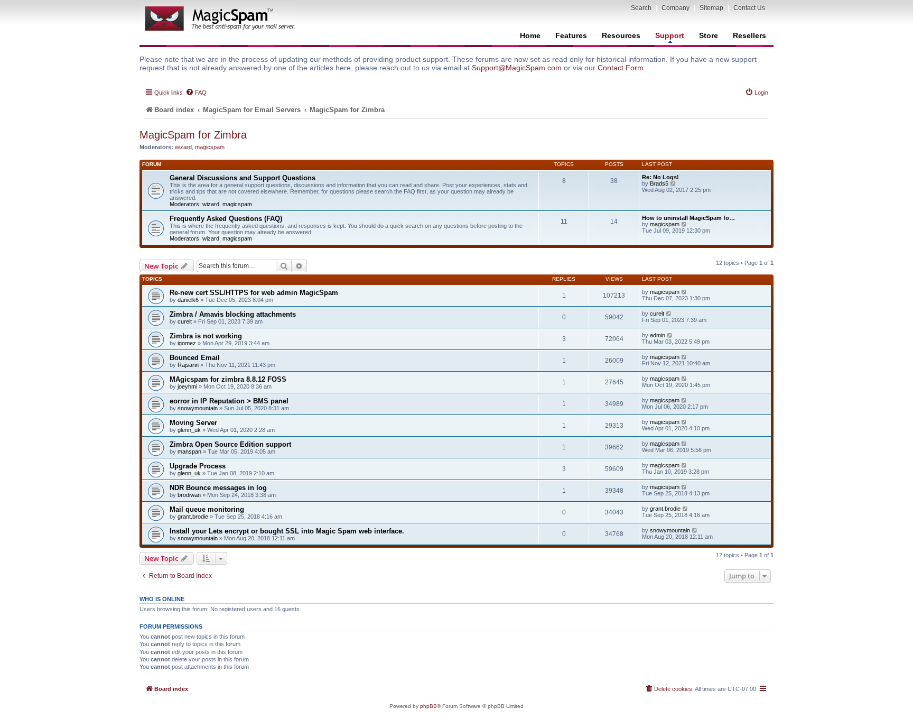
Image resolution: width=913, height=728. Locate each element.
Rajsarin (188, 365)
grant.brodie (193, 516)
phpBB (428, 706)
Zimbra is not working (206, 336)
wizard (183, 147)
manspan (189, 451)
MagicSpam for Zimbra (193, 135)
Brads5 (659, 183)
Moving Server (193, 423)
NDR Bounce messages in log (218, 488)
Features (571, 35)
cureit (185, 321)
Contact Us (749, 8)
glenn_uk (189, 430)
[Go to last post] (684, 292)
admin (657, 335)
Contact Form (621, 67)
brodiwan (189, 495)
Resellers (749, 35)
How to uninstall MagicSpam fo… (688, 218)
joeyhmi (187, 386)
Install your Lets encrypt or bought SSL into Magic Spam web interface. (287, 531)
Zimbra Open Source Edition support (230, 444)
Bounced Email (195, 358)
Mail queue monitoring (207, 509)
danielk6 (188, 300)
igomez (187, 343)
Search (641, 8)
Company (676, 8)
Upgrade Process (198, 466)
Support (669, 35)
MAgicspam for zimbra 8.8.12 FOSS (228, 379)
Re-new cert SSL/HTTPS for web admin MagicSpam (254, 293)
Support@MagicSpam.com (517, 67)
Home (530, 35)
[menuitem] (196, 92)
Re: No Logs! (660, 177)
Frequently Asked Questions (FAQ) (226, 219)
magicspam (210, 147)
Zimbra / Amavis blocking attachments (233, 314)
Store (708, 35)
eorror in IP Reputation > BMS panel (229, 401)
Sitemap (711, 8)
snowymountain (198, 408)
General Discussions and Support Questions (242, 178)
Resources (621, 35)
